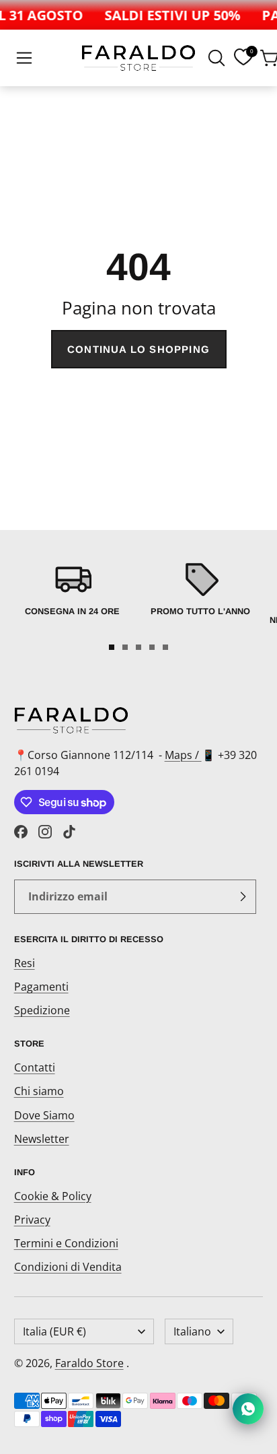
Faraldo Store (89, 1363)
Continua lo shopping (138, 349)
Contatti (34, 1067)
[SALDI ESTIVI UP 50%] (169, 15)
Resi (24, 963)
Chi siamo (39, 1091)
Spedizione (42, 1010)
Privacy (32, 1219)
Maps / (183, 755)
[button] (24, 58)
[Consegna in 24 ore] (72, 596)
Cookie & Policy (52, 1196)
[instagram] (45, 831)
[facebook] (21, 831)
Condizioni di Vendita (68, 1266)
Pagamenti (41, 986)
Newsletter (41, 1138)
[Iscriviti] (242, 897)
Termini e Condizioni (66, 1243)
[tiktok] (69, 831)
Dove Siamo (44, 1115)
